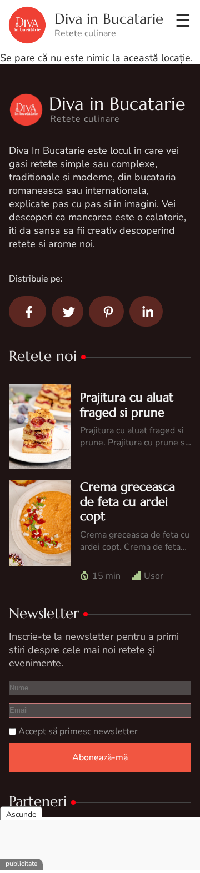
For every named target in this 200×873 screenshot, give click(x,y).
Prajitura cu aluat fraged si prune (126, 404)
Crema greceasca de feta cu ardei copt (127, 501)
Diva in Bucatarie (108, 19)
